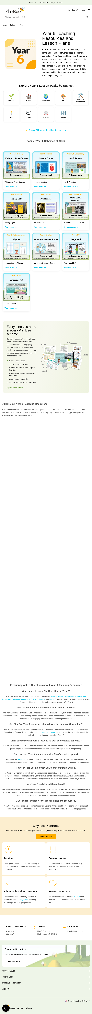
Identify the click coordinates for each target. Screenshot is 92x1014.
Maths (51, 699)
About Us (32, 3)
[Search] (87, 17)
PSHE (35, 699)
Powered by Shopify (24, 1008)
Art (74, 696)
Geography (68, 696)
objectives (24, 900)
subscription (22, 759)
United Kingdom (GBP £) (78, 1001)
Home (4, 25)
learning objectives (49, 732)
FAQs (52, 3)
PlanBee (11, 1008)
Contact (60, 3)
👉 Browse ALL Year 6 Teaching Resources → (46, 130)
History (60, 696)
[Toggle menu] (3, 10)
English (42, 699)
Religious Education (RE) (22, 699)
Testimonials (43, 3)
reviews (77, 897)
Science (53, 696)
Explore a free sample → (16, 388)
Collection (13, 25)
